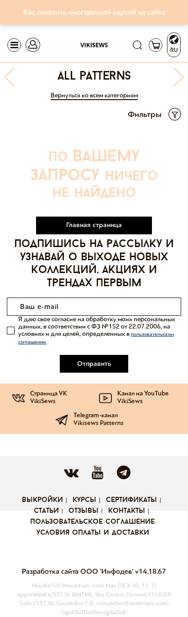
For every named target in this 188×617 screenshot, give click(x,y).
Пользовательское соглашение (92, 522)
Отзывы (83, 511)
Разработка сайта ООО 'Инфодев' (78, 571)
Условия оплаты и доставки (93, 532)
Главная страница (94, 225)
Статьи (46, 511)
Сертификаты (131, 500)
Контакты (126, 511)
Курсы (84, 500)
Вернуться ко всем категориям (94, 95)
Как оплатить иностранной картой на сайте (94, 12)
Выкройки (42, 500)
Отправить (94, 363)
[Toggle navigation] (14, 45)
